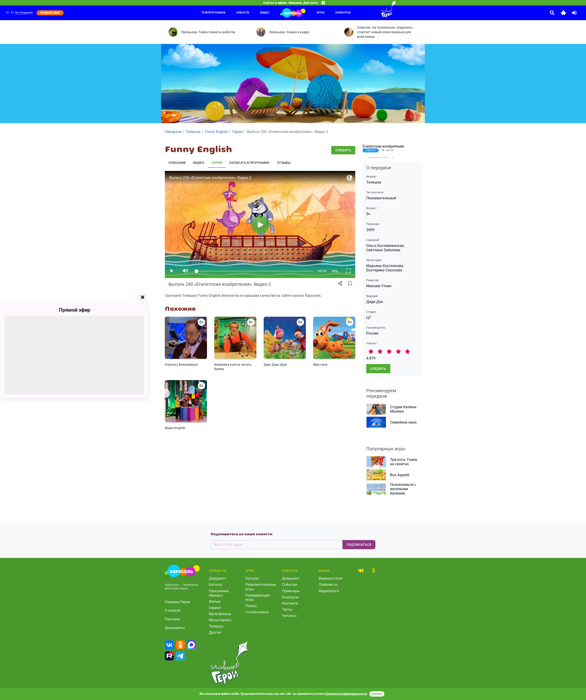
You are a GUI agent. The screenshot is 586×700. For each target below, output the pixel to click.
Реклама (172, 619)
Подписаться (359, 544)
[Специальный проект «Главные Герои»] (373, 9)
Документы (175, 628)
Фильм (214, 601)
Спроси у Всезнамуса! (181, 364)
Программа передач (219, 593)
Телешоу (216, 626)
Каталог (216, 584)
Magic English (175, 428)
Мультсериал (220, 620)
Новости (242, 12)
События (289, 584)
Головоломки (257, 612)
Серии (217, 163)
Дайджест (217, 578)
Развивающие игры (257, 597)
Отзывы (283, 163)
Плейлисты (328, 584)
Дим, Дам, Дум (275, 364)
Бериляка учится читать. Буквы (233, 367)
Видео (264, 12)
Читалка (289, 616)
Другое (215, 632)
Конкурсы (342, 12)
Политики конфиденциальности (346, 693)
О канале (172, 610)
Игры (320, 12)
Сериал (215, 607)
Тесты (287, 609)
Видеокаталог (331, 578)
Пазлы (251, 606)
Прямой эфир (74, 310)
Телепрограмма (213, 12)
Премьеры (291, 591)
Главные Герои (177, 602)
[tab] (360, 570)
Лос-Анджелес (24, 12)
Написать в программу (249, 163)
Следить (343, 150)
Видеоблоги (329, 591)
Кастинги (290, 603)
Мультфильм (220, 614)
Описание (177, 163)
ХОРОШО (377, 693)
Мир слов (320, 364)
